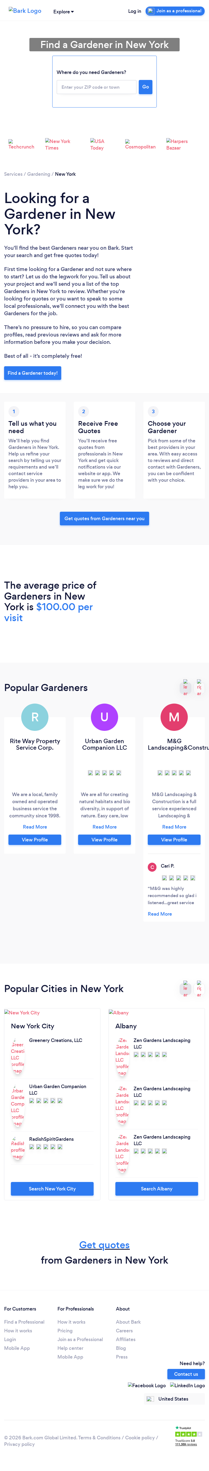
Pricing (65, 1330)
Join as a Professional (80, 1339)
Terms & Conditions (99, 1437)
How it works (18, 1330)
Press (122, 1357)
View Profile (35, 839)
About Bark (128, 1322)
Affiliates (126, 1339)
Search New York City (52, 1189)
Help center (70, 1348)
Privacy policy (19, 1444)
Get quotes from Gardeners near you (104, 518)
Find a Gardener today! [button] (33, 373)
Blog (121, 1348)
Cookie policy (140, 1437)
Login (10, 1339)
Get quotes (104, 1245)
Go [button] (145, 87)
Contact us (186, 1374)
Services (13, 174)
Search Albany (157, 1189)
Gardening (38, 174)
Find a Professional (24, 1322)
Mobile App (17, 1348)
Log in (134, 11)
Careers (124, 1330)
